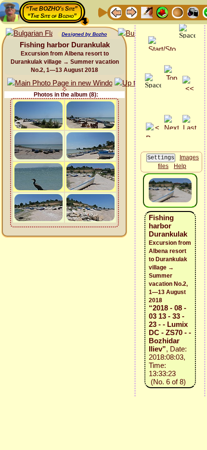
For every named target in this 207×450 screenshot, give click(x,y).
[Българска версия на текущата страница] (29, 33)
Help (180, 166)
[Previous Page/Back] (116, 12)
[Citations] (162, 12)
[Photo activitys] (193, 12)
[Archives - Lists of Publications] (147, 12)
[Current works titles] (177, 12)
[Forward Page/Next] (131, 12)
